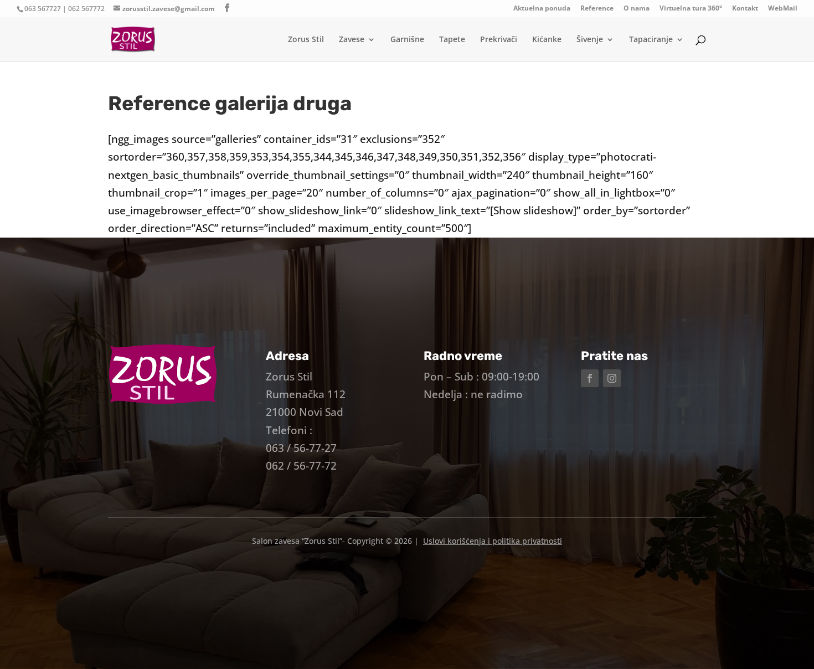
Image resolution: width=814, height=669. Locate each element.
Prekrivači (498, 39)
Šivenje (589, 39)
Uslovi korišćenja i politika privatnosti (492, 541)
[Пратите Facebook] (590, 378)
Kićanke (546, 39)
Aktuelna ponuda (541, 9)
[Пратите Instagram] (612, 378)
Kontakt (745, 9)
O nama (637, 9)
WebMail (782, 9)
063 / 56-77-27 (301, 448)
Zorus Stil (306, 39)
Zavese (351, 39)
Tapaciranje (651, 39)
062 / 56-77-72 (301, 466)
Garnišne (407, 39)
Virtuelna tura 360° (691, 9)
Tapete (452, 39)
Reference (597, 9)
